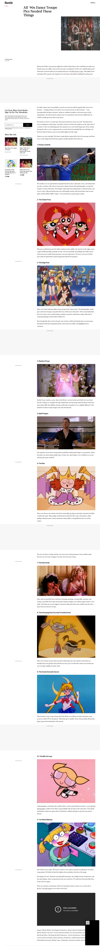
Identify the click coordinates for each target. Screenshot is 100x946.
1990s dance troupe (77, 71)
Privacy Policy (9, 128)
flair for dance (71, 513)
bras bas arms (44, 457)
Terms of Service (28, 127)
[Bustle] (9, 2)
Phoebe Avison (9, 59)
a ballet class (57, 455)
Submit (27, 125)
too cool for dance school (76, 194)
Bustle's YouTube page (44, 888)
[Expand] (87, 922)
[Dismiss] (97, 922)
